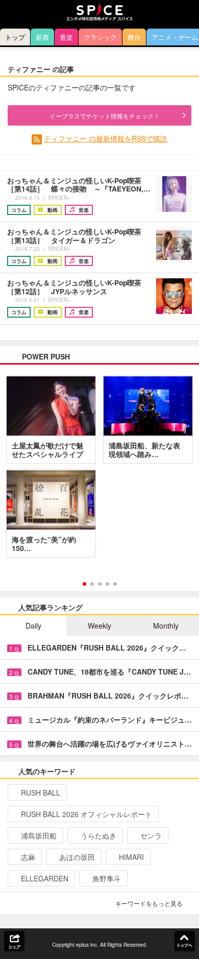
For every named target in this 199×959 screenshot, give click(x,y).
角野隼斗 (106, 878)
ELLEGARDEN (44, 878)
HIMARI (131, 857)
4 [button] (107, 584)
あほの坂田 (77, 857)
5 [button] (115, 584)
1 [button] (84, 584)
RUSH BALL (40, 792)
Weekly (99, 625)
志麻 (28, 857)
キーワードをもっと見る (149, 903)
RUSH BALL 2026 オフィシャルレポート (86, 814)
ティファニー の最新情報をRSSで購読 (105, 138)
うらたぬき (98, 835)
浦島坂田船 (39, 835)
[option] (99, 470)
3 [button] (100, 584)
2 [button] (92, 584)
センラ (151, 835)
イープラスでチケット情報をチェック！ (104, 115)
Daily (33, 625)
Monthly (166, 625)
